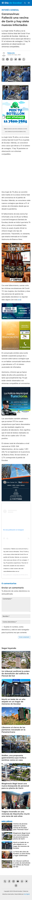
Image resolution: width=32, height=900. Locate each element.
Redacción (11, 53)
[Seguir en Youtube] (18, 881)
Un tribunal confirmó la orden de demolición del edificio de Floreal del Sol (16, 673)
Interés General (10, 10)
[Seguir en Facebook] (9, 881)
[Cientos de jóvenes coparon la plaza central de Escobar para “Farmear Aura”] (7, 827)
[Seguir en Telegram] (26, 881)
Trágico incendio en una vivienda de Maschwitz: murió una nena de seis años (16, 814)
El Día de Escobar (26, 574)
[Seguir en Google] (16, 885)
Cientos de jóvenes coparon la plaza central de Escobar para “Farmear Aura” (21, 826)
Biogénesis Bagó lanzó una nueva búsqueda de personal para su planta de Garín (15, 786)
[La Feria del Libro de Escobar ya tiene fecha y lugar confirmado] (7, 855)
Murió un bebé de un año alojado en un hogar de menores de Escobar (13, 701)
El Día (12, 3)
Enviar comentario (24, 637)
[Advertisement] (16, 173)
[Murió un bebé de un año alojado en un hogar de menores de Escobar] (7, 845)
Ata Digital (27, 894)
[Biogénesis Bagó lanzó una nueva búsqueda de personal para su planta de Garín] (7, 836)
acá (19, 300)
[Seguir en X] (5, 881)
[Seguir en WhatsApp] (22, 881)
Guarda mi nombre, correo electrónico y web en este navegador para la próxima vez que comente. (15, 630)
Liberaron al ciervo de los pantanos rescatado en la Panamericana (13, 729)
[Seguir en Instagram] (13, 881)
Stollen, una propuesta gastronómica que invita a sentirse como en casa (14, 757)
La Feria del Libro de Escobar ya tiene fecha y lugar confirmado (21, 853)
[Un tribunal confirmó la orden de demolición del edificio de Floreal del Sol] (7, 864)
